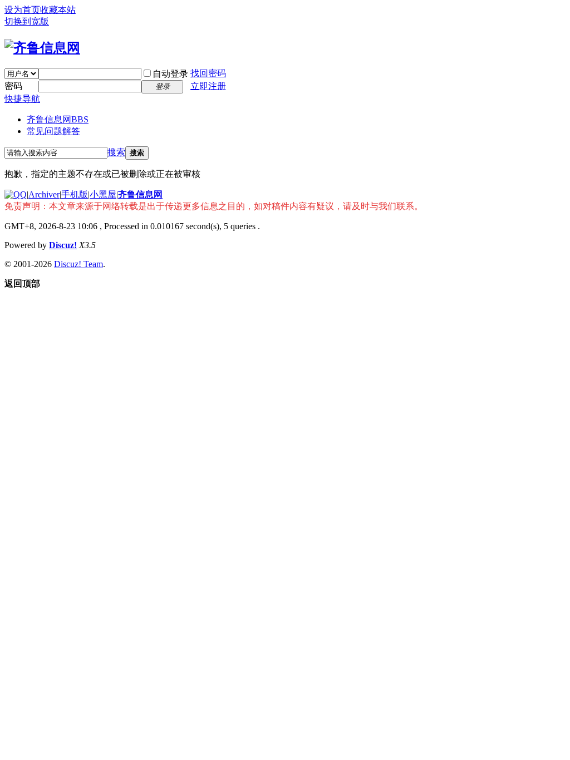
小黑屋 (103, 194)
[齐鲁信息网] (42, 48)
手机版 (74, 194)
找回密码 (208, 73)
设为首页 (22, 9)
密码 (13, 86)
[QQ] (15, 194)
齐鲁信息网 (58, 119)
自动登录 (170, 73)
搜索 (116, 152)
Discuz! (63, 245)
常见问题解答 (53, 131)
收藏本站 (58, 9)
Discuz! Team (78, 264)
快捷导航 (22, 98)
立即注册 (208, 86)
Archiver (44, 194)
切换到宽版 (26, 21)
